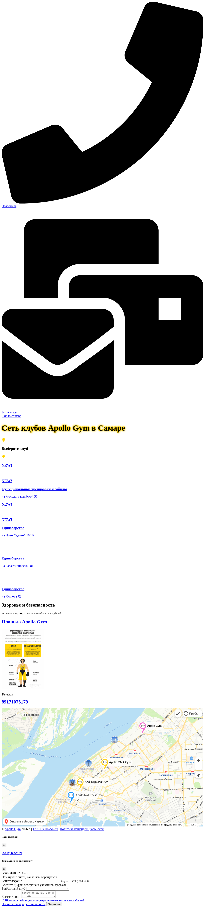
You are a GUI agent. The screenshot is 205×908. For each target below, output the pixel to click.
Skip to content (11, 416)
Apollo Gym (13, 829)
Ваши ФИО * (11, 873)
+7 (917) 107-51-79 (45, 829)
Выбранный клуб (13, 888)
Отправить (54, 904)
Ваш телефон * (12, 881)
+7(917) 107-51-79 (12, 853)
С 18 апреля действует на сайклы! (43, 900)
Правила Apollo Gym (24, 621)
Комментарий (11, 896)
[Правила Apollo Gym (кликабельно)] (23, 687)
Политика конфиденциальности (82, 829)
